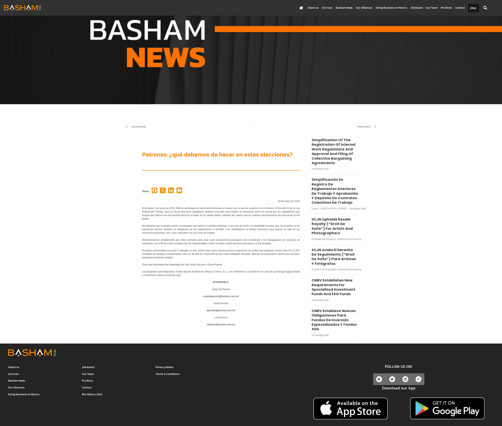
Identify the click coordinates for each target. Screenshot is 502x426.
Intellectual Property (324, 239)
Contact (460, 8)
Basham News (344, 8)
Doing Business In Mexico (391, 8)
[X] (163, 191)
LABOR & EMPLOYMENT (333, 208)
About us (313, 8)
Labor (315, 208)
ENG (473, 8)
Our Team (432, 8)
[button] (485, 8)
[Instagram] (418, 379)
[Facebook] (154, 191)
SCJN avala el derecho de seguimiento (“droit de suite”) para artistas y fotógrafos (334, 256)
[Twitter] (392, 379)
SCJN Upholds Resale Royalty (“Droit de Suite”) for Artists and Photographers (332, 226)
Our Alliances (364, 8)
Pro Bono (446, 8)
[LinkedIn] (171, 191)
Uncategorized (320, 169)
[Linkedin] (405, 379)
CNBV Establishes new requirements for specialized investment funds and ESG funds (333, 287)
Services (327, 8)
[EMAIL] (179, 191)
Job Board (416, 8)
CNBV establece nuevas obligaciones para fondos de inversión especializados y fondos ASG (334, 320)
